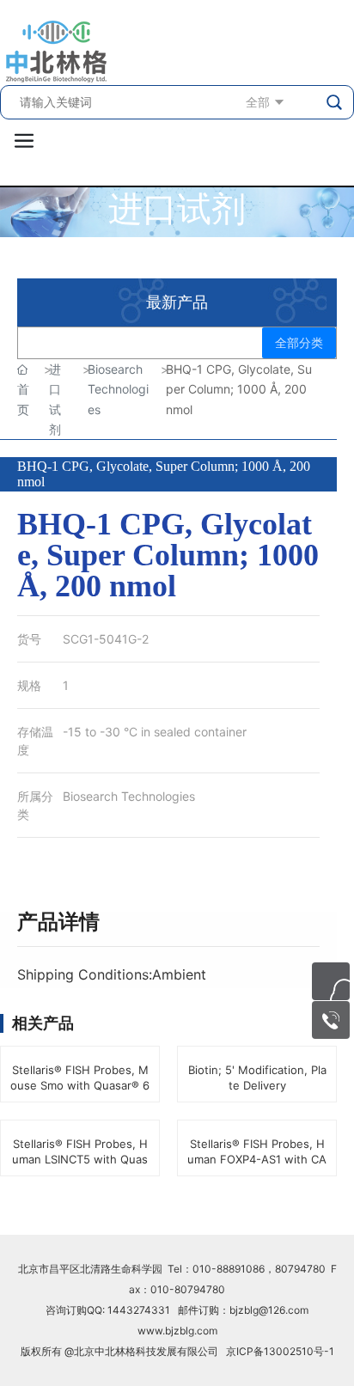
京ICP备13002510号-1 (280, 1351)
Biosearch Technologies (129, 796)
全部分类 (299, 343)
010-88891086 (228, 1268)
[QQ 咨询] (331, 981)
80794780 (300, 1268)
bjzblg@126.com (268, 1310)
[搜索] (335, 102)
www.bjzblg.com (177, 1330)
